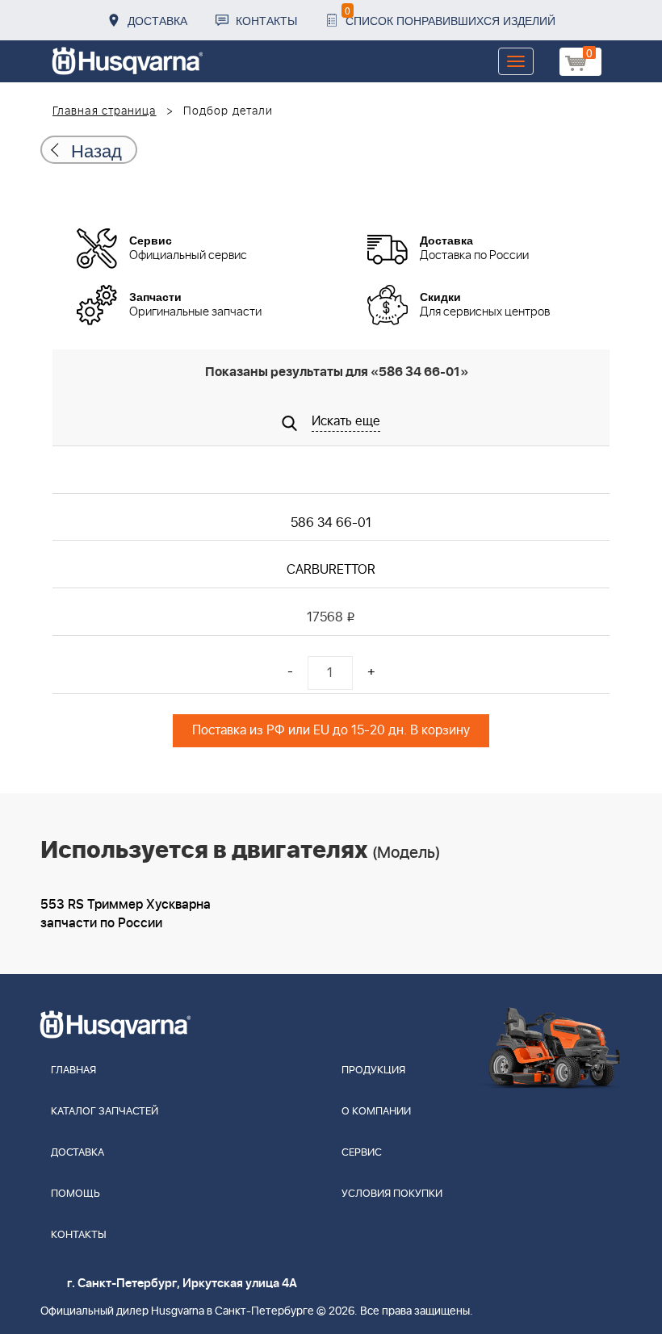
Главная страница (104, 111)
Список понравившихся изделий (450, 15)
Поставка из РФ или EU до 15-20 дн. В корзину (331, 730)
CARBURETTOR (331, 569)
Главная (73, 1070)
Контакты (266, 20)
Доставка (157, 20)
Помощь (75, 1194)
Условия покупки (391, 1194)
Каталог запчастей (104, 1111)
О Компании (376, 1111)
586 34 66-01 (331, 523)
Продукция (373, 1070)
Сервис (361, 1152)
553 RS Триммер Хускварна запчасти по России (125, 914)
